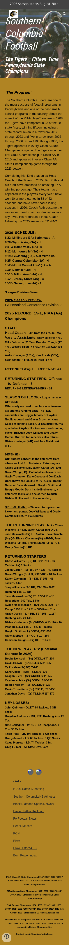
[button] (4, 14)
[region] (34, 4)
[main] (34, 44)
